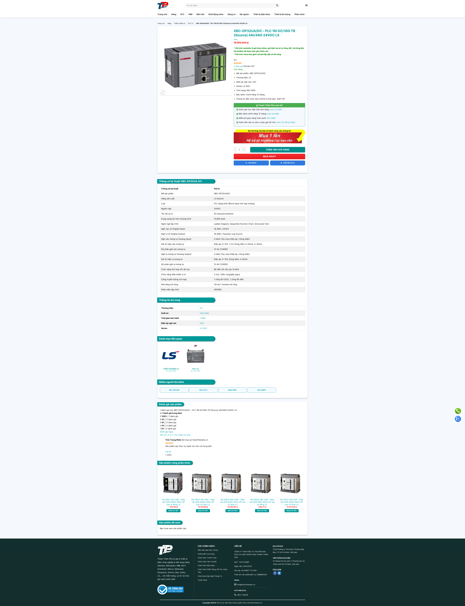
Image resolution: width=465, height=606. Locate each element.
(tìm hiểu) (271, 118)
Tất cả (163, 435)
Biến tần (200, 14)
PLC (182, 14)
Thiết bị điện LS (179, 23)
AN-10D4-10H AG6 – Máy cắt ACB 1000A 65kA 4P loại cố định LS (291, 502)
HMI (190, 14)
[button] (163, 92)
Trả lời (168, 451)
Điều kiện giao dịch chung (208, 550)
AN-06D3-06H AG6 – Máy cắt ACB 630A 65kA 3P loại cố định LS (232, 502)
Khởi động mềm (216, 14)
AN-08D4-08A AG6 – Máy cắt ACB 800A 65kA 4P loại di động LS (262, 502)
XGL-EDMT (261, 390)
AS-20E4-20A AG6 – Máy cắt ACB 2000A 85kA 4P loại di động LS (173, 502)
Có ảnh (187, 435)
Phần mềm (299, 14)
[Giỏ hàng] (306, 5)
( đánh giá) (239, 66)
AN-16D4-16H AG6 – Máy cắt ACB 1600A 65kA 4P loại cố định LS (203, 502)
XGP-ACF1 (203, 390)
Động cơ (232, 14)
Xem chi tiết (173, 511)
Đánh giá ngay (166, 432)
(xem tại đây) (273, 113)
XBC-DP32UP (174, 390)
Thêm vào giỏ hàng (278, 149)
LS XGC (203, 328)
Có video (179, 435)
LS (201, 308)
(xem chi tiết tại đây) (285, 122)
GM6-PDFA (232, 390)
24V (202, 323)
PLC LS (190, 23)
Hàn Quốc (204, 313)
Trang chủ (162, 14)
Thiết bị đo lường (282, 14)
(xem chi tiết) (276, 109)
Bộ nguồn (244, 14)
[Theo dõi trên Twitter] (279, 573)
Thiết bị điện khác (261, 14)
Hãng (173, 14)
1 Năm (203, 318)
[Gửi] (277, 5)
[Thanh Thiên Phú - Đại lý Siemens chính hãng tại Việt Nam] (169, 5)
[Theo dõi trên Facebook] (275, 573)
